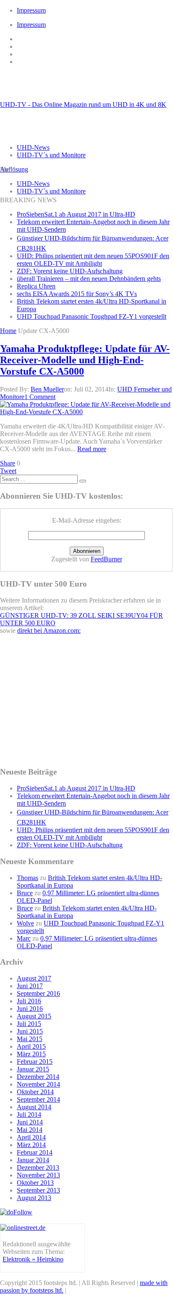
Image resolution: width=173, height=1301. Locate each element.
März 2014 (31, 1144)
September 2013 (38, 1190)
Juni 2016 (30, 1008)
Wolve (25, 923)
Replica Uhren (36, 286)
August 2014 (34, 1107)
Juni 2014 (30, 1122)
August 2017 (34, 978)
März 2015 (31, 1054)
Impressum (31, 10)
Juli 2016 (29, 1001)
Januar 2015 (33, 1069)
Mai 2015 (29, 1038)
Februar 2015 (34, 1061)
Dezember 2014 (38, 1076)
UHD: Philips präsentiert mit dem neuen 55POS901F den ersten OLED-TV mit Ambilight (93, 259)
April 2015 (31, 1046)
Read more (91, 448)
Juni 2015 (30, 1031)
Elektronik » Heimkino (33, 1259)
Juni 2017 (30, 985)
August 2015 (34, 1016)
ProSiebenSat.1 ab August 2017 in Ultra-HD (76, 214)
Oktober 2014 (35, 1091)
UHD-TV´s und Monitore (51, 155)
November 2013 (38, 1175)
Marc (24, 938)
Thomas (27, 877)
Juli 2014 (29, 1114)
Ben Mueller (47, 389)
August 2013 (34, 1197)
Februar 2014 (34, 1152)
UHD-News (33, 147)
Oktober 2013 (35, 1182)
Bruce (25, 892)
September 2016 (38, 993)
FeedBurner (106, 559)
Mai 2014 (29, 1129)
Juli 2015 (29, 1023)
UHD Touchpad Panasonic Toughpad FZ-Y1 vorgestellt (91, 316)
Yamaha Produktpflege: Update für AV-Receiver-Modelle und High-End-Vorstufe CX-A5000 (85, 360)
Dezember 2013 (38, 1167)
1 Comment (39, 396)
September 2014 (38, 1099)
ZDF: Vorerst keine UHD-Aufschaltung (70, 271)
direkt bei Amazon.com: (49, 630)
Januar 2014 (33, 1159)
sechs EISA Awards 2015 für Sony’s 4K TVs (77, 293)
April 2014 (31, 1137)
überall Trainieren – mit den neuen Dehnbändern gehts (89, 278)
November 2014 (38, 1084)
